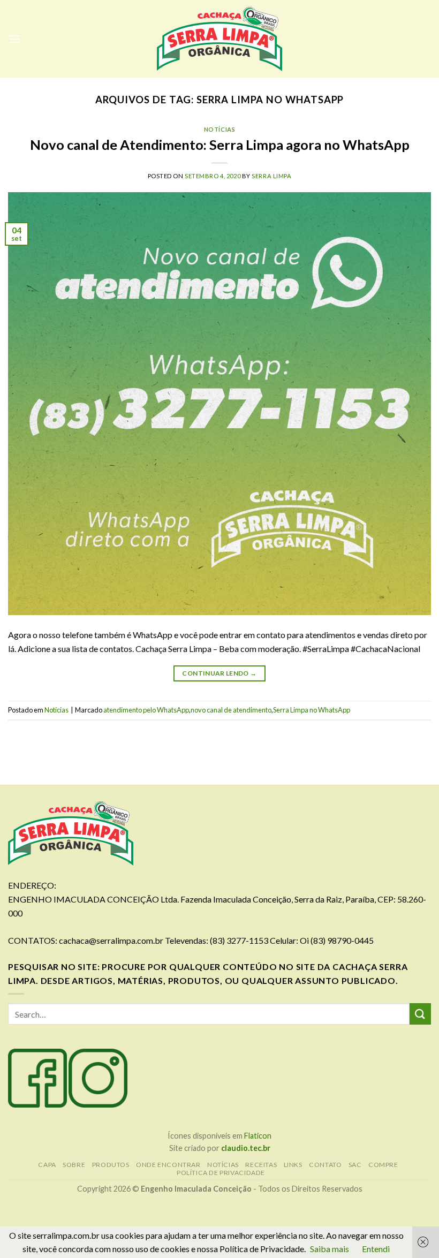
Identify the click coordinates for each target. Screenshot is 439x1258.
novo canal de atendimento (231, 710)
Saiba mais (329, 1249)
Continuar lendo (219, 673)
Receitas (261, 1165)
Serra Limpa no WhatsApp (311, 710)
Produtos (111, 1165)
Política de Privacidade (221, 1173)
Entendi (376, 1249)
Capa (47, 1165)
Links (293, 1165)
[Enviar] (420, 1013)
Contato (325, 1165)
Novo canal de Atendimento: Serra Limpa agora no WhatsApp (220, 145)
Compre (383, 1165)
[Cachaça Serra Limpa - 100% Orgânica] (219, 39)
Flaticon (257, 1135)
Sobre (74, 1165)
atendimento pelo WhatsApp (146, 710)
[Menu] (14, 39)
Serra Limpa (271, 175)
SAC (355, 1165)
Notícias (219, 129)
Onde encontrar (168, 1165)
